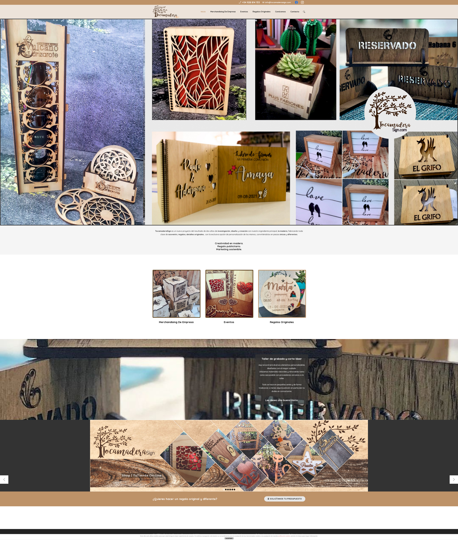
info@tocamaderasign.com (282, 512)
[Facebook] (222, 521)
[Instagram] (229, 521)
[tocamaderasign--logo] (166, 11)
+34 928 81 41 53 (222, 512)
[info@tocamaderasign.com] (262, 513)
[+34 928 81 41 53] (209, 513)
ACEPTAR (229, 538)
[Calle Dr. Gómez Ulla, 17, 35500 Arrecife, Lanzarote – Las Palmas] (262, 521)
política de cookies (284, 536)
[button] (304, 12)
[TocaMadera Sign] (236, 521)
